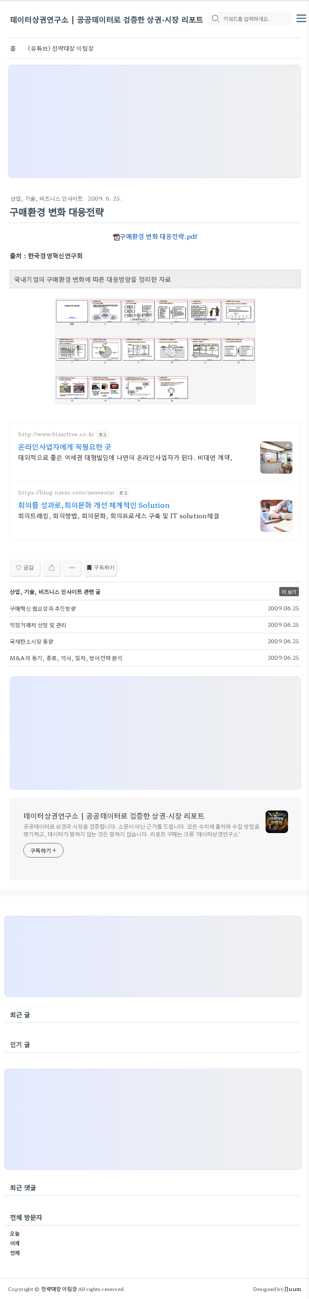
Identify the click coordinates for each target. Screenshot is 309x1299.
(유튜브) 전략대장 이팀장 (61, 48)
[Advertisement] (154, 121)
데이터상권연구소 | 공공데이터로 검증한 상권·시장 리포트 (106, 19)
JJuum (292, 1289)
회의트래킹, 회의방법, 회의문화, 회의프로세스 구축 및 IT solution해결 (118, 515)
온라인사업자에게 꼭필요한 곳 (64, 446)
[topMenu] (301, 17)
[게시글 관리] (72, 568)
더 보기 (289, 591)
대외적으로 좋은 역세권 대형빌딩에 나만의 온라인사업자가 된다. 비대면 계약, (125, 457)
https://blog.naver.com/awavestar (66, 492)
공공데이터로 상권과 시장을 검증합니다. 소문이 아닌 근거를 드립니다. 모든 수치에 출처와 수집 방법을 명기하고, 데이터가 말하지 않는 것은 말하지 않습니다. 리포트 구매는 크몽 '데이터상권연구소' (141, 830)
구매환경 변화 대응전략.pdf (158, 236)
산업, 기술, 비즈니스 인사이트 (46, 198)
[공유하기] (51, 568)
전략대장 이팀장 (59, 1289)
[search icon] (215, 19)
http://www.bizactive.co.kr (56, 434)
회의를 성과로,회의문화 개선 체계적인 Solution (94, 504)
